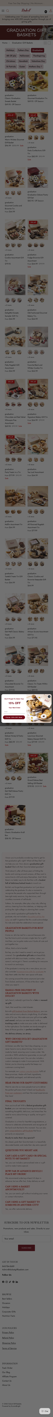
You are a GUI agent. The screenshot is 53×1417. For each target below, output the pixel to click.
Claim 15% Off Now (14, 717)
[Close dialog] (49, 696)
